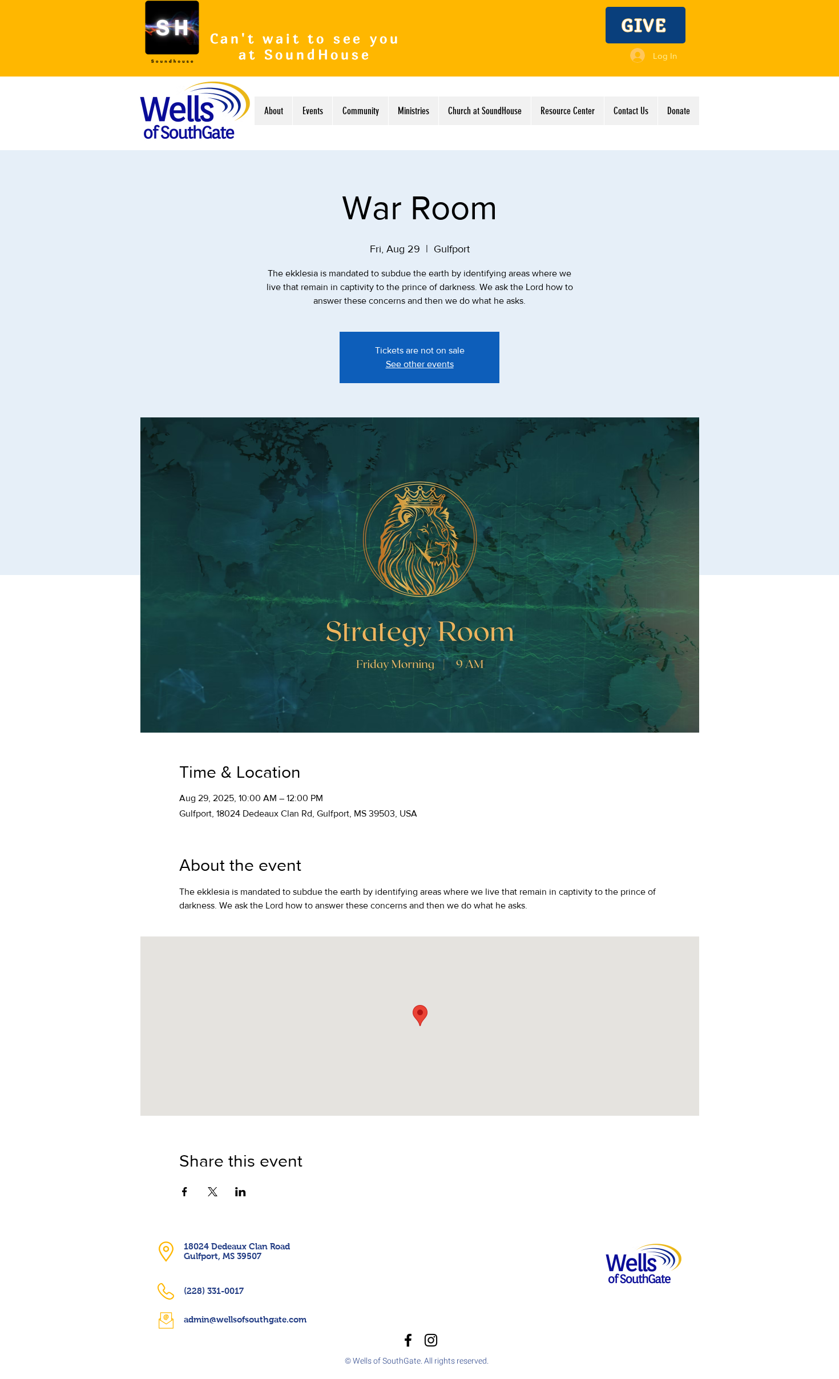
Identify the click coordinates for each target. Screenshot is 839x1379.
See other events (420, 364)
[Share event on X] (212, 1191)
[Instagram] (430, 1340)
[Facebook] (408, 1340)
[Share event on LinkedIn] (240, 1191)
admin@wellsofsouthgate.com (245, 1319)
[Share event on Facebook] (184, 1191)
